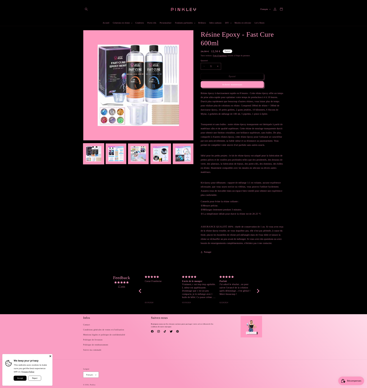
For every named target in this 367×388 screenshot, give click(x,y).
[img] (121, 282)
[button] (86, 9)
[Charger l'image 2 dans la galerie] (116, 153)
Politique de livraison (92, 340)
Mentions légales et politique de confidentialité (104, 335)
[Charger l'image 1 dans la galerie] (93, 153)
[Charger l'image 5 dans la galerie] (183, 153)
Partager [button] (207, 252)
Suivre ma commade (92, 350)
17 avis (121, 286)
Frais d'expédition (220, 56)
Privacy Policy (28, 371)
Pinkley (93, 385)
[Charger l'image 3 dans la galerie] (138, 153)
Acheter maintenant (232, 84)
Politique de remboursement (95, 345)
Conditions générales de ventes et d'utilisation (103, 330)
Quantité (204, 60)
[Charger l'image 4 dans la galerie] (160, 153)
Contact (86, 325)
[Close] (50, 356)
